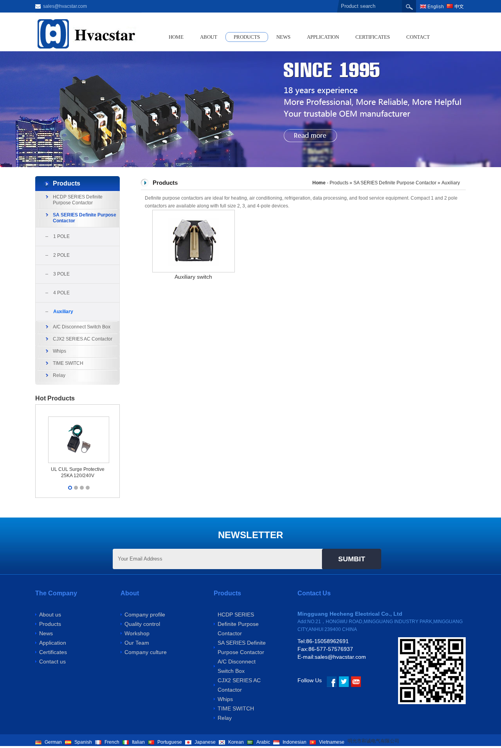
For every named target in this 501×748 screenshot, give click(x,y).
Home (176, 37)
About (208, 37)
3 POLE (61, 274)
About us (50, 614)
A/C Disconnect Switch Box (81, 327)
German (53, 742)
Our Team (136, 643)
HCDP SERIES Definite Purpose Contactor (78, 199)
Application (323, 37)
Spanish (83, 742)
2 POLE (61, 255)
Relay (59, 375)
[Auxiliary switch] (193, 213)
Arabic (263, 742)
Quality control (142, 624)
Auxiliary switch (193, 277)
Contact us (52, 661)
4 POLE (61, 293)
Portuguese (169, 742)
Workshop (137, 633)
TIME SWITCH (68, 363)
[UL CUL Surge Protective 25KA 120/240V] (78, 416)
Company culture (145, 652)
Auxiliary (63, 311)
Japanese (205, 742)
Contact (418, 37)
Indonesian (294, 742)
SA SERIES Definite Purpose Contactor (84, 217)
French (112, 742)
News (283, 37)
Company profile (144, 614)
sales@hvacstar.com (65, 6)
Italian (138, 742)
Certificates (372, 37)
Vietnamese (331, 742)
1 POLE (61, 236)
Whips (59, 351)
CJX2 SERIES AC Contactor (82, 339)
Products (247, 37)
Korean (236, 742)
